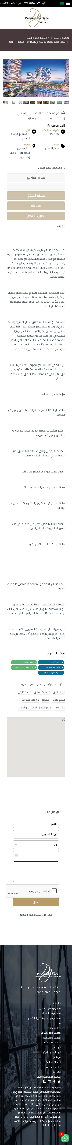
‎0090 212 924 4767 (9, 3)
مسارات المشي (42, 692)
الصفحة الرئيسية (61, 38)
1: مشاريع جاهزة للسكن (37, 38)
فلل (59, 1023)
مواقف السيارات (30, 699)
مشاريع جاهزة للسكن (50, 1008)
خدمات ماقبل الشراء (51, 1032)
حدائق (62, 684)
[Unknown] (17, 855)
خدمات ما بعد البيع (52, 1037)
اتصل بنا (57, 1072)
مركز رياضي (59, 692)
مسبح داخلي (58, 699)
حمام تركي (50, 684)
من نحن (57, 1057)
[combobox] (36, 845)
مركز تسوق (26, 684)
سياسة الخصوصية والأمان (48, 1076)
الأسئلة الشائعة (53, 1062)
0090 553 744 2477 (32, 3)
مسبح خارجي (24, 692)
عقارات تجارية (54, 1028)
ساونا (38, 684)
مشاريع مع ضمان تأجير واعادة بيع (44, 1018)
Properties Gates (48, 991)
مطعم (45, 699)
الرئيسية (57, 1003)
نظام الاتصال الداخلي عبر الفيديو (34, 707)
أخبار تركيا (56, 1047)
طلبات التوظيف (53, 1067)
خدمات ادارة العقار (52, 1042)
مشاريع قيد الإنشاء (51, 1013)
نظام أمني (59, 707)
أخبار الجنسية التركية (51, 1052)
